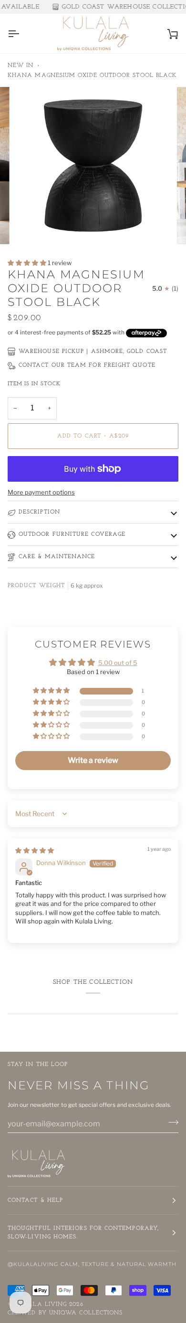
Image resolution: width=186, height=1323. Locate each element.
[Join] (170, 1122)
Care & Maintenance (57, 557)
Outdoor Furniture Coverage (72, 534)
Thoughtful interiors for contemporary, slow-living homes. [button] (83, 1233)
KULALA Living (41, 1304)
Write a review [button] (93, 760)
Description (39, 512)
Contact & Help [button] (35, 1200)
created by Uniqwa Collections (65, 1313)
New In (20, 65)
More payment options (41, 492)
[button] (28, 263)
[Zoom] (31, 226)
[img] (34, 850)
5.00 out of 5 (117, 662)
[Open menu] (22, 33)
